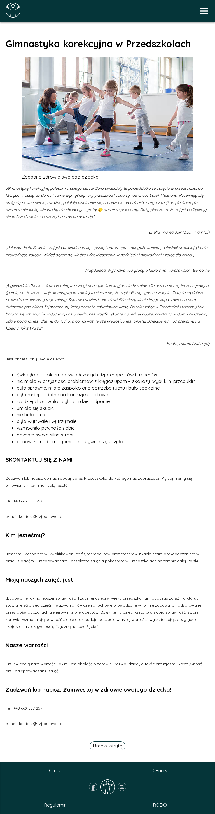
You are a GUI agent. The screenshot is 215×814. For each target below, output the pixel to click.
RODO (160, 805)
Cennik (160, 770)
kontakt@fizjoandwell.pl (41, 516)
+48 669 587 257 (27, 501)
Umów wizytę (107, 746)
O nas (55, 770)
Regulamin (55, 805)
